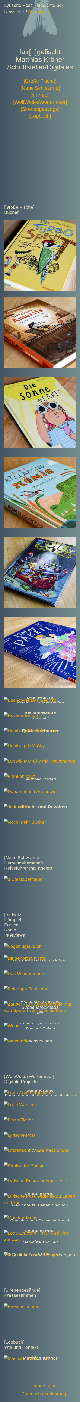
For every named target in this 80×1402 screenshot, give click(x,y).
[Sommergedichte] (29, 1092)
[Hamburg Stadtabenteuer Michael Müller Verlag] (31, 730)
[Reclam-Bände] (21, 715)
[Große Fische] (40, 81)
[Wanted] (19, 1104)
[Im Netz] (40, 95)
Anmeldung (39, 11)
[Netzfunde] (16, 1040)
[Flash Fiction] (19, 1119)
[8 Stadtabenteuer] (23, 879)
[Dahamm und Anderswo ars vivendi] (30, 791)
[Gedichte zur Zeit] (40, 1233)
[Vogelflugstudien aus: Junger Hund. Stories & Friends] (23, 946)
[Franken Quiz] (19, 776)
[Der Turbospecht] (40, 223)
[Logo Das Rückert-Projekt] (32, 1254)
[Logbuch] (40, 116)
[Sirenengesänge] (40, 109)
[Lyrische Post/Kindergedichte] (35, 1180)
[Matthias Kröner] (22, 1358)
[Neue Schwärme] (40, 88)
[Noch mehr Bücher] (25, 822)
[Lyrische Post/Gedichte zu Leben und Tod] (40, 1196)
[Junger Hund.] (19, 806)
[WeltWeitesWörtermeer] (40, 102)
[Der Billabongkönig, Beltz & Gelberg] (40, 460)
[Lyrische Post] (19, 1135)
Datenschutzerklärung (43, 1393)
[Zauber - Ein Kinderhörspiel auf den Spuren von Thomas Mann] (40, 1004)
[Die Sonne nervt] (40, 380)
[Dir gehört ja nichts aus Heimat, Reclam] (25, 958)
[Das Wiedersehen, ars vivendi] (24, 973)
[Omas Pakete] (40, 620)
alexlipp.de (52, 1358)
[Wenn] (12, 1025)
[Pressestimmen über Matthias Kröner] (21, 1306)
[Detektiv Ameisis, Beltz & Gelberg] (40, 300)
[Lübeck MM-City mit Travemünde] (39, 761)
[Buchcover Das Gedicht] (30, 700)
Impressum (43, 1385)
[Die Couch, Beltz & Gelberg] (40, 540)
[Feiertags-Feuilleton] (26, 988)
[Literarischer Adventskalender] (36, 1150)
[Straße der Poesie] (24, 1165)
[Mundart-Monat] (21, 1217)
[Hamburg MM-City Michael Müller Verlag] (24, 745)
